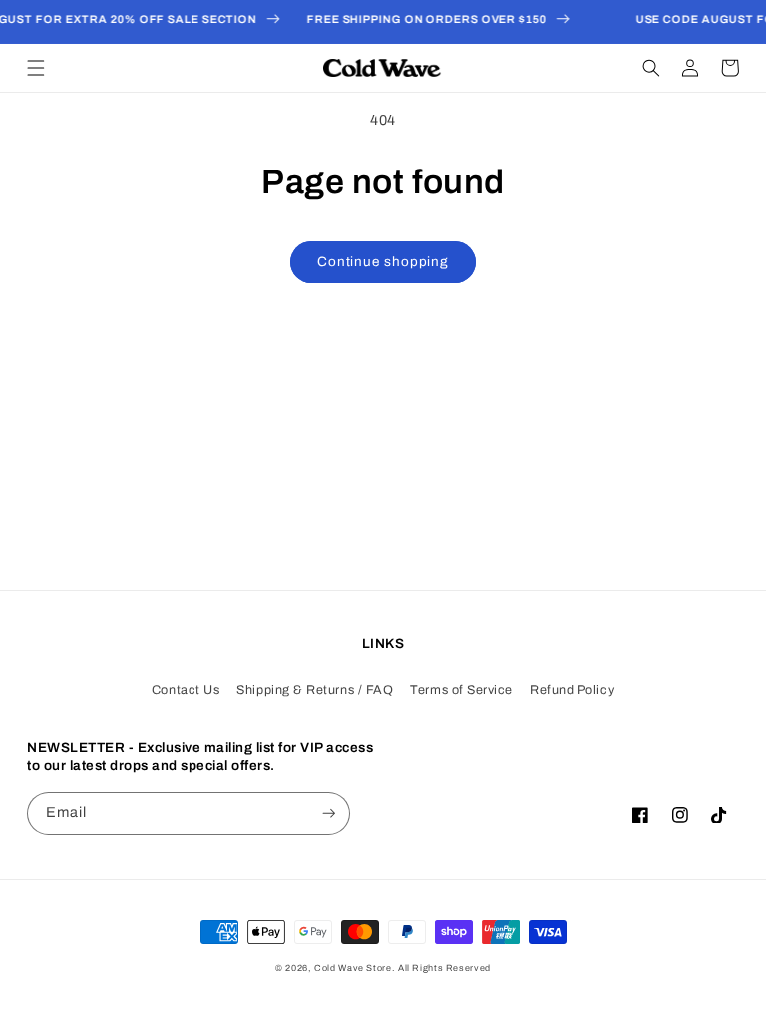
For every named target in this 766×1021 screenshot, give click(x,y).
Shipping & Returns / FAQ (314, 690)
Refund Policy (572, 690)
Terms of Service (461, 690)
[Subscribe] (329, 813)
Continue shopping (383, 261)
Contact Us (185, 690)
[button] (36, 68)
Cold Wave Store (352, 968)
